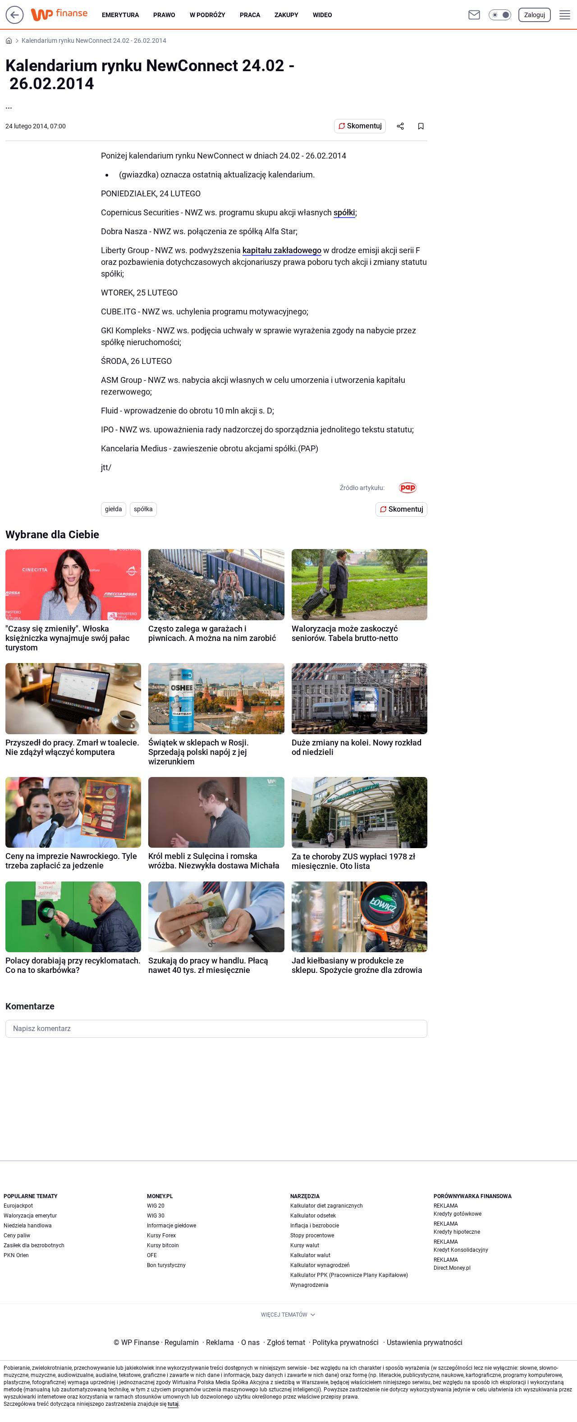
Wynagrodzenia (309, 1285)
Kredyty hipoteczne (457, 1232)
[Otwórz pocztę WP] (474, 15)
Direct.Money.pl (452, 1268)
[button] (500, 14)
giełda (113, 509)
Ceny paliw (17, 1235)
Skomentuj (364, 126)
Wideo (322, 14)
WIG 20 (156, 1206)
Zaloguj (534, 14)
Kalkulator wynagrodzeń (320, 1265)
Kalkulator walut (310, 1255)
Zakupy (286, 14)
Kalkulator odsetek (313, 1216)
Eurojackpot (18, 1206)
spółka (143, 509)
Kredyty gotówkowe (457, 1214)
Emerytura (120, 14)
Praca (250, 14)
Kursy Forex (161, 1235)
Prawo (164, 14)
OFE (152, 1255)
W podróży (207, 14)
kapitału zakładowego (282, 250)
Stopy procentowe (312, 1235)
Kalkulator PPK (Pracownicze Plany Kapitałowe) (349, 1275)
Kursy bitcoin (163, 1245)
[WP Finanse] (66, 15)
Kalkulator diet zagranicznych (326, 1206)
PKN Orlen (16, 1255)
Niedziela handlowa (28, 1225)
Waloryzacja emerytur (30, 1216)
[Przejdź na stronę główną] (14, 21)
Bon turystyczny (166, 1265)
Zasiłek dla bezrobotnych (34, 1245)
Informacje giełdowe (171, 1225)
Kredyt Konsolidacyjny (461, 1250)
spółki (344, 212)
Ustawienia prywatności (423, 1342)
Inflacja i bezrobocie (314, 1225)
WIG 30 (156, 1216)
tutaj (173, 1404)
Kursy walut (304, 1245)
